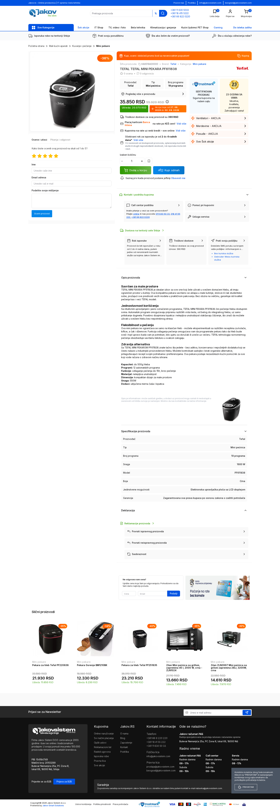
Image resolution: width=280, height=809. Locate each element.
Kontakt (124, 747)
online (136, 214)
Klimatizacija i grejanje (163, 27)
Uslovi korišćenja (83, 804)
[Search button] (162, 13)
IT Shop (98, 27)
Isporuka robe (101, 756)
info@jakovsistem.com (210, 3)
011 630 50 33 (163, 214)
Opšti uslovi (100, 742)
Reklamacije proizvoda (137, 523)
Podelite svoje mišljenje (45, 190)
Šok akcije (83, 27)
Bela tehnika (138, 27)
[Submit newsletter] (247, 712)
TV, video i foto (117, 27)
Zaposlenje (126, 742)
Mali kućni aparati (58, 46)
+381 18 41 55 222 (156, 742)
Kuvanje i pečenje (82, 46)
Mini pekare (103, 46)
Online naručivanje (104, 733)
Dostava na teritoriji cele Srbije (142, 230)
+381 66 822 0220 (140, 217)
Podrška (192, 3)
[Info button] (166, 102)
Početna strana (36, 46)
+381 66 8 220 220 (156, 738)
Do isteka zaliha (242, 27)
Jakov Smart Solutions (53, 805)
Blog (122, 738)
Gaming (218, 27)
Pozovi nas (179, 3)
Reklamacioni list (102, 747)
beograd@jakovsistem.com (238, 3)
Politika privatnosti (102, 804)
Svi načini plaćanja (104, 738)
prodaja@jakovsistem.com (157, 766)
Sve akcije (99, 765)
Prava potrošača (120, 804)
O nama (124, 733)
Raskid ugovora (102, 751)
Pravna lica (100, 760)
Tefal (173, 64)
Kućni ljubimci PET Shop (195, 27)
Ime (34, 164)
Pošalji (173, 593)
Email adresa (39, 177)
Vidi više (138, 140)
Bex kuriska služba (223, 253)
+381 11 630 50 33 (156, 745)
